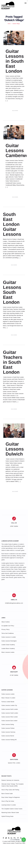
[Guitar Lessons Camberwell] (14, 132)
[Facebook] (3, 838)
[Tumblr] (9, 838)
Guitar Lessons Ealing (7, 724)
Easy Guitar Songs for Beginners (10, 797)
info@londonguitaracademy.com (14, 603)
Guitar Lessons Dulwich (15, 449)
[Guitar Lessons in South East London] (14, 38)
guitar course (16, 571)
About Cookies (5, 622)
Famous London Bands (7, 701)
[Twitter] (6, 838)
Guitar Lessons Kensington (9, 641)
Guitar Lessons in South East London (15, 61)
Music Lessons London (7, 652)
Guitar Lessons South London (9, 713)
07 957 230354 (14, 675)
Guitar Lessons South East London (12, 292)
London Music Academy (8, 648)
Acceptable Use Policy (7, 625)
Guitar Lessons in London (8, 637)
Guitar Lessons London (12, 565)
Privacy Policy (5, 629)
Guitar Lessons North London (9, 709)
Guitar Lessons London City (9, 705)
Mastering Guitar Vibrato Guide (10, 812)
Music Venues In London (8, 698)
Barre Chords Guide (7, 793)
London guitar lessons (7, 563)
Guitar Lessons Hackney (8, 732)
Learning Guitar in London (8, 805)
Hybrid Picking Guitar (7, 816)
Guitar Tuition (18, 569)
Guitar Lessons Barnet (7, 736)
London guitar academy (15, 567)
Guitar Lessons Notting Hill (9, 739)
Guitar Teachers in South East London (12, 362)
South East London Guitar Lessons (12, 224)
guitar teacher (18, 577)
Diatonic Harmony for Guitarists (10, 780)
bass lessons (9, 577)
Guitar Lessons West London (9, 717)
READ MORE (15, 110)
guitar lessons (14, 573)
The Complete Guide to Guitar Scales (11, 808)
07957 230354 (14, 526)
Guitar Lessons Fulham (7, 728)
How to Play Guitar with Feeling (10, 789)
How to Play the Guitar (7, 801)
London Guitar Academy (8, 644)
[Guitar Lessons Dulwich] (14, 431)
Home (9, 23)
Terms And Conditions (7, 633)
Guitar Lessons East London (9, 720)
